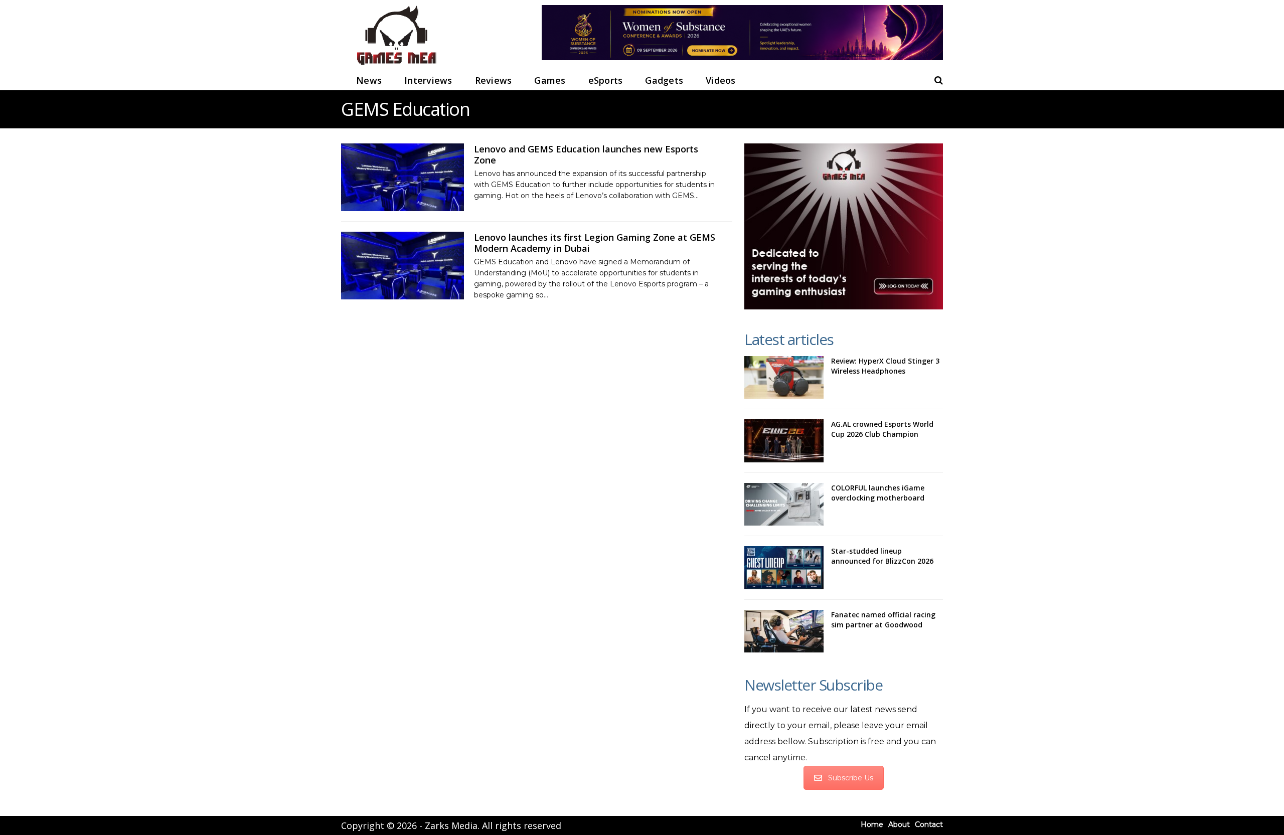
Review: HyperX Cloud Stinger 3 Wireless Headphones (885, 366)
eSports (605, 80)
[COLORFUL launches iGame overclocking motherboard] (784, 504)
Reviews (493, 80)
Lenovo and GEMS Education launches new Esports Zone (586, 154)
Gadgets (664, 80)
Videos (721, 80)
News (369, 80)
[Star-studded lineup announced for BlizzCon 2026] (784, 567)
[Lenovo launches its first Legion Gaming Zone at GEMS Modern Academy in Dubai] (402, 265)
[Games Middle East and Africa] (396, 65)
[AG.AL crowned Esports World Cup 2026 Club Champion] (784, 440)
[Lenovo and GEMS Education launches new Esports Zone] (402, 177)
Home (872, 824)
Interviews (428, 80)
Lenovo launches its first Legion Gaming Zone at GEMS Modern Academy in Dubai (594, 242)
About (899, 824)
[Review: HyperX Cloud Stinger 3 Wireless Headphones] (784, 377)
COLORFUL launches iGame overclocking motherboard (877, 493)
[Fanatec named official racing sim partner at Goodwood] (784, 631)
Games (549, 80)
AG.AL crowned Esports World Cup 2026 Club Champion (882, 429)
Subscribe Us (850, 777)
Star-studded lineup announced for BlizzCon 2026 (882, 556)
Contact (929, 824)
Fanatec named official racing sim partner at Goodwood (883, 619)
